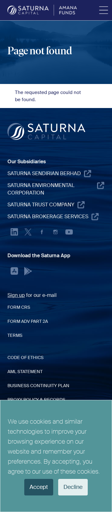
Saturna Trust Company (40, 204)
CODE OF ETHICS (25, 357)
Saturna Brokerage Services (47, 216)
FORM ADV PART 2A (27, 321)
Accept (39, 487)
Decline (72, 487)
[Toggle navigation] (103, 10)
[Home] (42, 10)
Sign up (16, 295)
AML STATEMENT (25, 371)
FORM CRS (18, 307)
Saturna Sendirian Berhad (44, 173)
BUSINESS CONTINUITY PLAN (38, 385)
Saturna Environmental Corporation (40, 189)
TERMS (14, 335)
